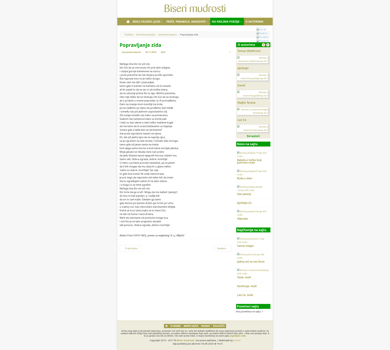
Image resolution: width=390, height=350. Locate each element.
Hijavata (242, 218)
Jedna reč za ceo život (250, 261)
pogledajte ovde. (238, 335)
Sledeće (222, 248)
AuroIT (237, 340)
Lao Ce (241, 120)
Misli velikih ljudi (147, 21)
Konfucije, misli (247, 286)
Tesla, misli (244, 277)
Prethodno (131, 248)
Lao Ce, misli (245, 295)
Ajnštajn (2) (244, 203)
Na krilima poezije (226, 21)
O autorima (254, 21)
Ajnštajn (243, 68)
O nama (175, 326)
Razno (205, 326)
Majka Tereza (246, 102)
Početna (129, 34)
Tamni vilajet (245, 246)
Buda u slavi (244, 178)
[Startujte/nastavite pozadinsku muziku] (261, 29)
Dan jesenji (244, 194)
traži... (269, 21)
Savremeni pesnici (167, 34)
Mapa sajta (191, 326)
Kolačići (219, 326)
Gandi (241, 85)
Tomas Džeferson (249, 51)
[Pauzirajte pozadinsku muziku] (262, 33)
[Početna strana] (128, 21)
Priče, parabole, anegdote (186, 21)
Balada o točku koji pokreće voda (249, 161)
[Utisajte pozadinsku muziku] (262, 37)
